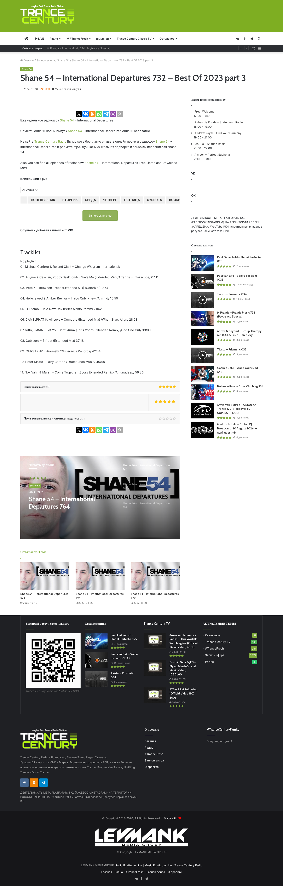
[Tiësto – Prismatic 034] (202, 300)
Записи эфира (45, 60)
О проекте (152, 766)
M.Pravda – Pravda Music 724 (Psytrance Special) (236, 315)
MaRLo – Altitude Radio (209, 143)
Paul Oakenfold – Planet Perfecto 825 (124, 637)
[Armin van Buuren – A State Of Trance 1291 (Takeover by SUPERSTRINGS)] (202, 410)
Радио (54, 38)
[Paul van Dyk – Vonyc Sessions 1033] (202, 281)
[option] (100, 497)
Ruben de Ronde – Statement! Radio (218, 122)
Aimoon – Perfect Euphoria (212, 154)
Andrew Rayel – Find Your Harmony (218, 133)
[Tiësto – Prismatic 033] (202, 355)
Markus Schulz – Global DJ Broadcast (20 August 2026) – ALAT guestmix (237, 428)
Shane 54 (63, 60)
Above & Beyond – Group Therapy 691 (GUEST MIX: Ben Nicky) (87, 48)
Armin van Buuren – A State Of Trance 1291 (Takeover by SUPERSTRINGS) (236, 409)
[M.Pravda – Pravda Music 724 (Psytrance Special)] (202, 318)
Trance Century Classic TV (134, 38)
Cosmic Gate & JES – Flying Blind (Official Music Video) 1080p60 (182, 668)
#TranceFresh (78, 38)
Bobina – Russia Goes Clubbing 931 (240, 386)
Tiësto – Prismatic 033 (232, 349)
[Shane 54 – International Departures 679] (155, 576)
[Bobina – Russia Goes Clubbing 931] (202, 392)
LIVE (40, 38)
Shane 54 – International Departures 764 (62, 502)
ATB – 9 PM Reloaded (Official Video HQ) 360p (183, 693)
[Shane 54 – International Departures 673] (44, 576)
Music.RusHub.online (158, 865)
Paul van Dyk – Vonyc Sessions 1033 (124, 656)
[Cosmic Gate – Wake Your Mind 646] (202, 374)
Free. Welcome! (204, 111)
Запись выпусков (100, 215)
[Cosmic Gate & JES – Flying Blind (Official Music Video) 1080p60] (155, 668)
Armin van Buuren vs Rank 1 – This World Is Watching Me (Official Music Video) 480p (183, 641)
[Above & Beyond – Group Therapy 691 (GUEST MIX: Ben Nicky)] (202, 337)
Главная (28, 60)
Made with (171, 818)
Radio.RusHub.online (128, 865)
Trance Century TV (218, 642)
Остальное (167, 38)
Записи (103, 38)
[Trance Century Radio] (47, 14)
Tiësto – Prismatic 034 (232, 294)
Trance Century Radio (50, 141)
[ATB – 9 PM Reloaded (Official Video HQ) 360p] (155, 695)
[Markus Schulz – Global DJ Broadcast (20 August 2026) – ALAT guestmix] (202, 430)
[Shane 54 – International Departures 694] (100, 576)
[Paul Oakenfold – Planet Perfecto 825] (202, 263)
